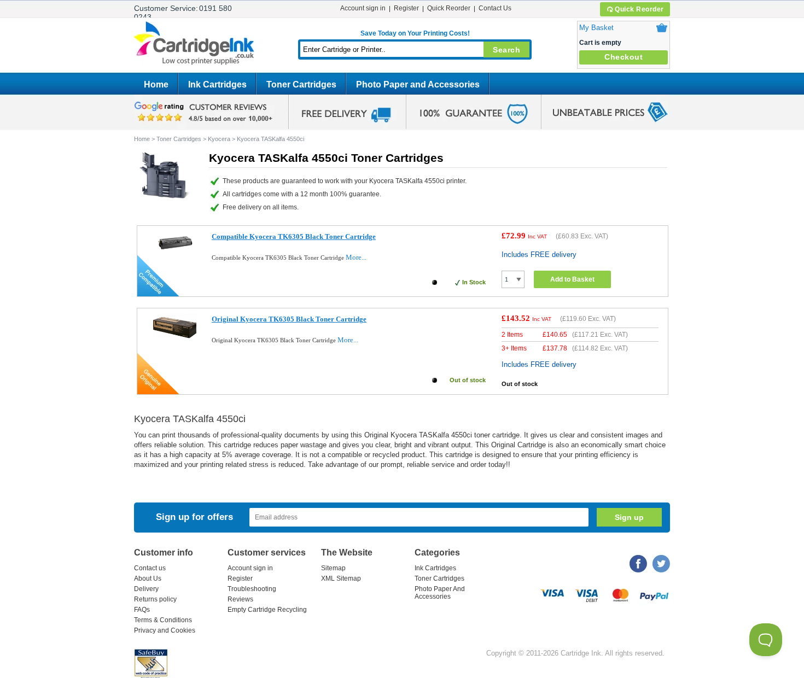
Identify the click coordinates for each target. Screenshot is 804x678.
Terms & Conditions (163, 620)
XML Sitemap (341, 578)
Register (406, 8)
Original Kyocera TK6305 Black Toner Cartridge (289, 319)
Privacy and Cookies (164, 630)
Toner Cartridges (301, 84)
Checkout (623, 56)
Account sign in (363, 8)
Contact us (150, 568)
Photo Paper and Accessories (418, 84)
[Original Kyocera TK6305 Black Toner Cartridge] (174, 336)
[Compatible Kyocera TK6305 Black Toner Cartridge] (174, 251)
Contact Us (495, 8)
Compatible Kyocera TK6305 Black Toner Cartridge (294, 236)
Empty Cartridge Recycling (267, 609)
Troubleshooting (252, 589)
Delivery (146, 589)
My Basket (596, 28)
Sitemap (333, 568)
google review (205, 112)
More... (356, 257)
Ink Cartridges (217, 84)
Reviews (240, 599)
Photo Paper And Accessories (440, 592)
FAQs (142, 609)
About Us (147, 578)
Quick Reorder (639, 9)
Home (156, 84)
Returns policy (155, 599)
